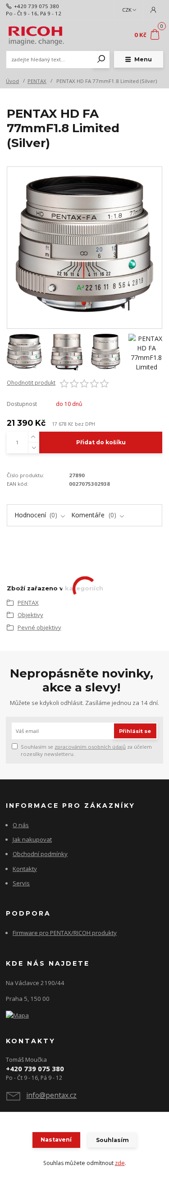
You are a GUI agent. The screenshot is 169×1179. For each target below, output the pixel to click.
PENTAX (36, 81)
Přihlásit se (135, 731)
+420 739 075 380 (36, 6)
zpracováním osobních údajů (90, 746)
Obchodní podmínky (40, 854)
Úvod (12, 81)
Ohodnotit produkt (31, 383)
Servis (21, 883)
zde (120, 1163)
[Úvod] (35, 35)
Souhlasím (112, 1140)
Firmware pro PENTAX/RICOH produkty (65, 933)
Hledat (101, 59)
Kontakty (25, 869)
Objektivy (30, 615)
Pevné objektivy (39, 627)
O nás (21, 825)
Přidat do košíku (101, 442)
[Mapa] (17, 1015)
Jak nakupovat (32, 839)
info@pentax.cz (51, 1095)
